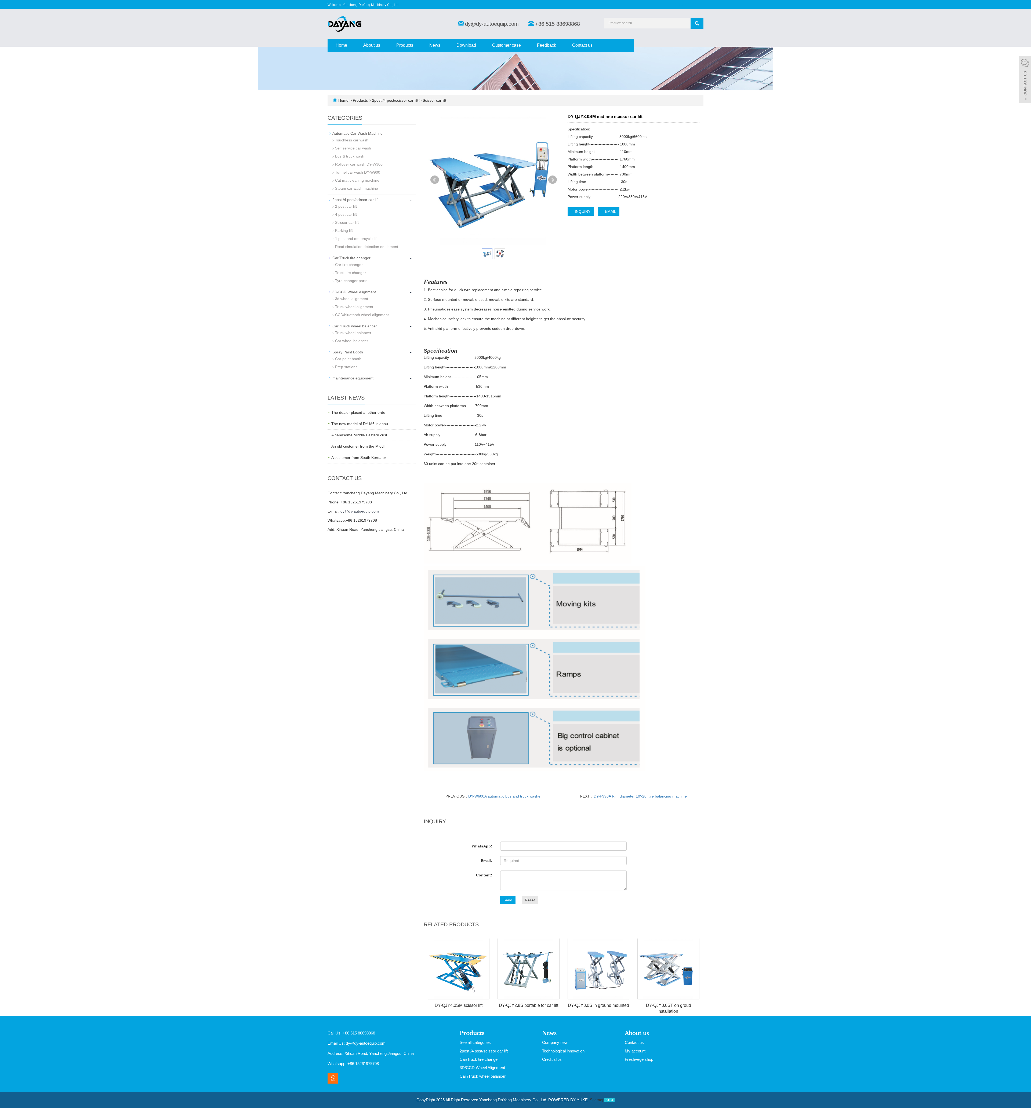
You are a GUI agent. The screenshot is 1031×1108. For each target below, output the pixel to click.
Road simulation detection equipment (366, 246)
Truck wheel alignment (354, 307)
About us (371, 45)
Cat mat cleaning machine (357, 180)
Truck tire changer (350, 272)
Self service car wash (353, 148)
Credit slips (552, 1059)
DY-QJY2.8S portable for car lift (528, 1005)
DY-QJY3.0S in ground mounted (598, 1005)
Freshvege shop (639, 1059)
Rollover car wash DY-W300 (359, 164)
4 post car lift (346, 214)
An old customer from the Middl (357, 446)
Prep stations (346, 367)
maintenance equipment (352, 378)
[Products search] (697, 23)
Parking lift (344, 230)
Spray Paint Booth (347, 352)
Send (507, 900)
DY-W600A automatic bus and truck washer (505, 796)
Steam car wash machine (356, 188)
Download (466, 45)
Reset (530, 900)
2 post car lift (346, 206)
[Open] (1025, 80)
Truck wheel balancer (353, 333)
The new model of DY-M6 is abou (359, 424)
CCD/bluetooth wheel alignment (362, 315)
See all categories (475, 1042)
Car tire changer (349, 264)
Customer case (506, 45)
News (434, 45)
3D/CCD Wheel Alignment (354, 292)
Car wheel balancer (351, 341)
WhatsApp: (482, 846)
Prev (434, 179)
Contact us (582, 45)
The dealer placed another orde (358, 412)
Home (341, 45)
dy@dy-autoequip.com (492, 24)
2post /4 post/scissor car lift (395, 100)
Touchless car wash (351, 140)
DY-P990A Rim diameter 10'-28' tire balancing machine (640, 796)
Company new (555, 1042)
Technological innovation (563, 1051)
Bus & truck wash (349, 156)
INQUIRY (582, 211)
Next (552, 179)
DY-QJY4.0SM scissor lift (458, 1005)
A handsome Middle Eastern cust (359, 435)
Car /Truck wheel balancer (354, 326)
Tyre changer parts (351, 281)
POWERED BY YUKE (568, 1100)
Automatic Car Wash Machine (357, 133)
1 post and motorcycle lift (356, 238)
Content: (484, 875)
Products (404, 45)
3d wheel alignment (351, 299)
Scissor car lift (434, 100)
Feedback (546, 45)
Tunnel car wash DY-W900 (357, 172)
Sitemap (597, 1100)
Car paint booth (348, 359)
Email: (486, 860)
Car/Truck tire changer (351, 258)
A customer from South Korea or (358, 457)
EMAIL (610, 211)
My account (635, 1051)
